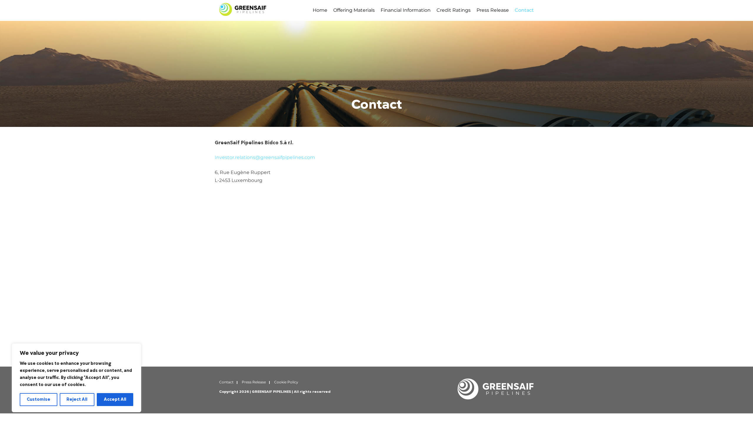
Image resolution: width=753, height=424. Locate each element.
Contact (524, 10)
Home (320, 10)
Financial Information (406, 10)
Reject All (76, 399)
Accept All (115, 399)
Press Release (493, 10)
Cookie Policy (286, 382)
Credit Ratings (454, 10)
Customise (38, 399)
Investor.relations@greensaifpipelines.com (265, 157)
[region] (76, 377)
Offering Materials (354, 10)
